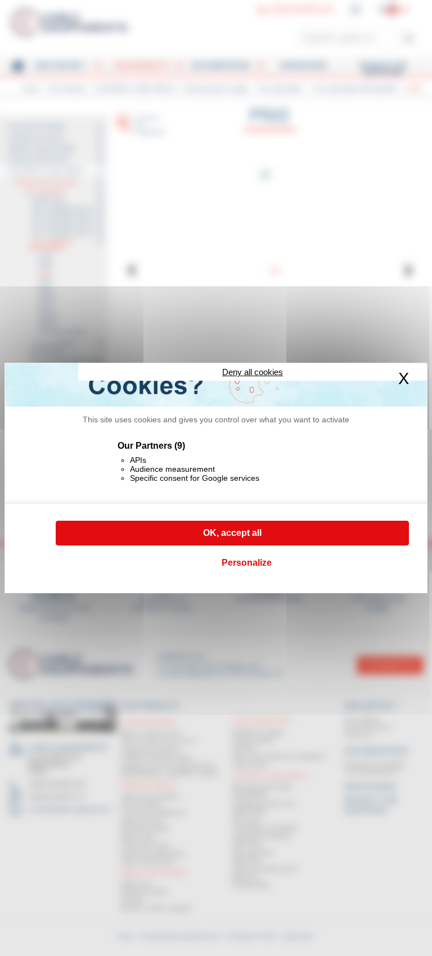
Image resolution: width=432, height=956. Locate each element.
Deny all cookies (252, 372)
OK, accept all (232, 533)
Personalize (247, 562)
